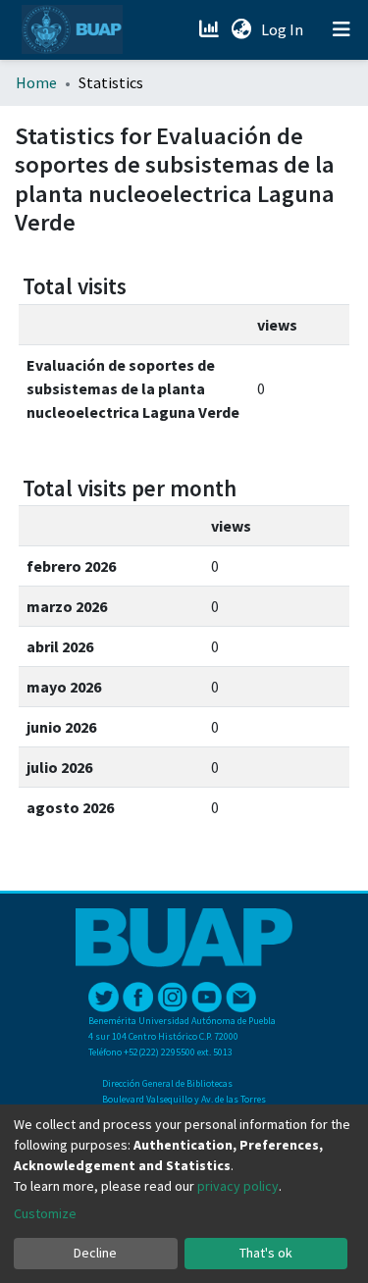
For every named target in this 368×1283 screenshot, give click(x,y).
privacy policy (238, 1186)
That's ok (265, 1252)
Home (36, 82)
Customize (45, 1213)
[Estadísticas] (210, 29)
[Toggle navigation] (341, 29)
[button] (241, 29)
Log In (284, 29)
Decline (95, 1252)
